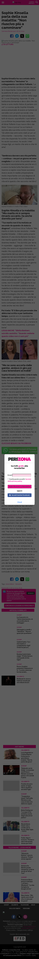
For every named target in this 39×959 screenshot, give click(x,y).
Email (10, 475)
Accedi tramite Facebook (21, 495)
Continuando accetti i (19, 480)
